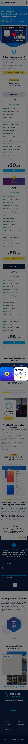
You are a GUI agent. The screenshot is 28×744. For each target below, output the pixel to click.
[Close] (26, 365)
